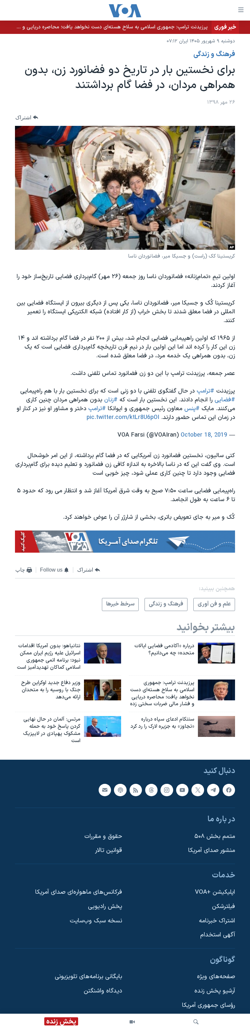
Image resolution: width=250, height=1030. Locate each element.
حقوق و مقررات (103, 836)
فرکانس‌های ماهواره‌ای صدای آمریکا (78, 892)
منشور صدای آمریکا (211, 850)
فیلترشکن (223, 906)
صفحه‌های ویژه (216, 976)
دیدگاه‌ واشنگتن (103, 991)
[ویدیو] (132, 1022)
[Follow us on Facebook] (229, 790)
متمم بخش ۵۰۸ (214, 836)
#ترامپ (205, 391)
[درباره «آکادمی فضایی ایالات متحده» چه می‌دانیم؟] (216, 653)
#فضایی (225, 400)
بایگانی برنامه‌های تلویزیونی (88, 976)
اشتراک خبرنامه (217, 920)
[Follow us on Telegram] (213, 790)
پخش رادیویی (105, 906)
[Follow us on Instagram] (166, 790)
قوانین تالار (108, 850)
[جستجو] (196, 1022)
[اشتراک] (105, 790)
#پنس (192, 408)
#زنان (111, 400)
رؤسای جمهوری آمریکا (208, 1005)
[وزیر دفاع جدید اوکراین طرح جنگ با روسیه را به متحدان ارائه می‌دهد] (102, 689)
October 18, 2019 (204, 435)
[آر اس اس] (136, 790)
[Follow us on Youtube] (182, 790)
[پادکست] (120, 790)
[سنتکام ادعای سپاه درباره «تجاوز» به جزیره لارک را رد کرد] (216, 726)
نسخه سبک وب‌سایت (96, 920)
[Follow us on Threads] (151, 790)
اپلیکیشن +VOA (215, 892)
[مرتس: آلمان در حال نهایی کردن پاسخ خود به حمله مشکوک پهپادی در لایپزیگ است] (102, 726)
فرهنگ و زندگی (214, 54)
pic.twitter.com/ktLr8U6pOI (123, 417)
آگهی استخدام (217, 935)
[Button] (26, 117)
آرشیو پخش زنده (214, 991)
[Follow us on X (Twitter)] (197, 790)
